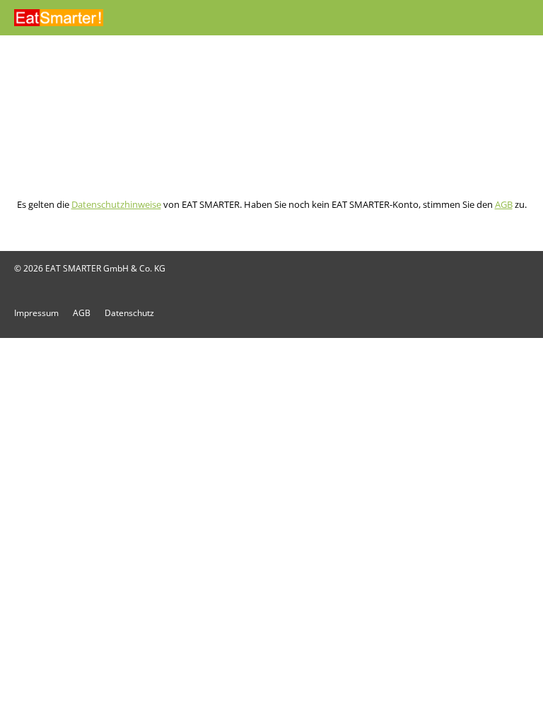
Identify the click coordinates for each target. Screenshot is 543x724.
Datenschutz (129, 313)
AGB (504, 204)
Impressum (36, 313)
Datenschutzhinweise (116, 204)
